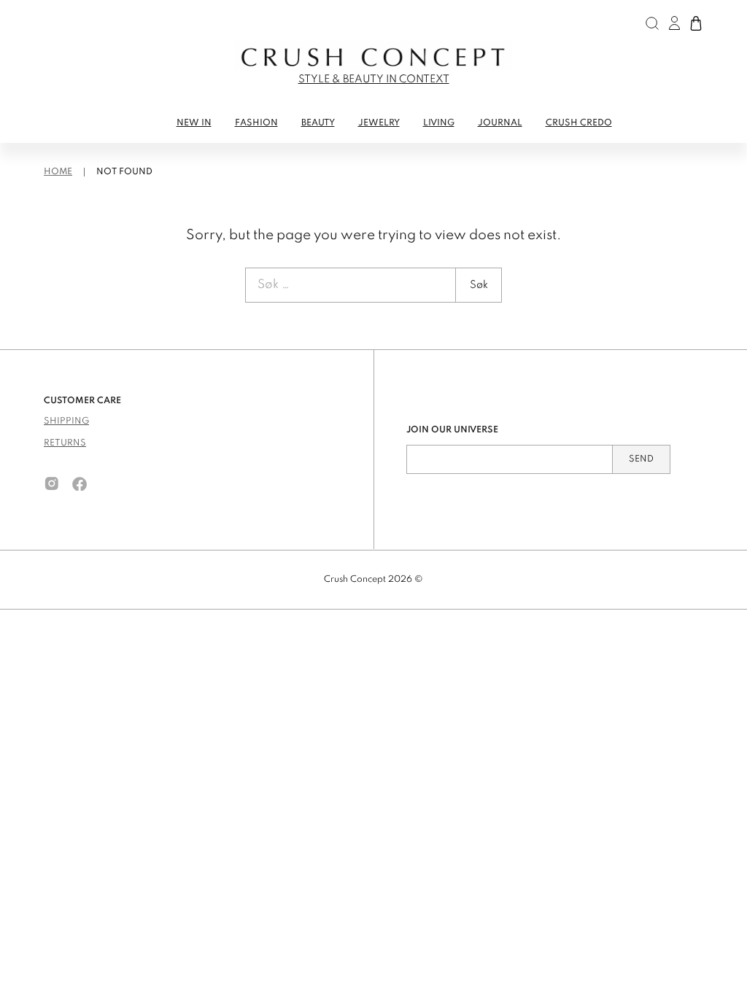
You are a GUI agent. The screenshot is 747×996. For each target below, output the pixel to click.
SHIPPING (66, 421)
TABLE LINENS (79, 150)
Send (641, 459)
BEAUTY (318, 123)
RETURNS (65, 443)
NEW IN (194, 123)
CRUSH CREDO (579, 123)
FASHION (256, 123)
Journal (500, 123)
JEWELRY (379, 123)
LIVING (438, 123)
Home (58, 172)
